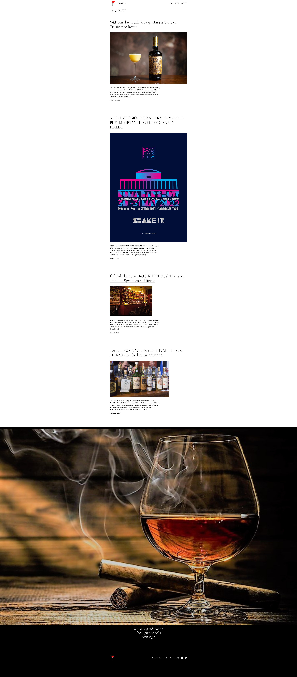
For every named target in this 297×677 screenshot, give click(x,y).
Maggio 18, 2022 (115, 100)
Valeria (172, 658)
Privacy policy (163, 658)
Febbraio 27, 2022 (115, 413)
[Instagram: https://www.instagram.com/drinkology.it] (177, 658)
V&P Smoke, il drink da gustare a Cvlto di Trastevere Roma (143, 24)
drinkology (121, 3)
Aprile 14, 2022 (114, 332)
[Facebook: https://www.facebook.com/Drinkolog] (182, 658)
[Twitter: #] (186, 658)
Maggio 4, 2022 (114, 258)
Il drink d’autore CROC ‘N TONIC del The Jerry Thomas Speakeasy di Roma (147, 278)
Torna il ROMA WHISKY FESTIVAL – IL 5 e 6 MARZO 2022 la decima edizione (146, 352)
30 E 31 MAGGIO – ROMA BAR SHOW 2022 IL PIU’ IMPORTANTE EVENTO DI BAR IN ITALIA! (146, 122)
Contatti (155, 658)
